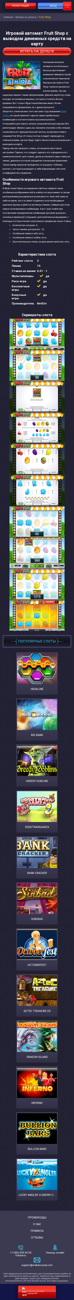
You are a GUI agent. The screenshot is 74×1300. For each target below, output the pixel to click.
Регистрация (20, 5)
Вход (53, 5)
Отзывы (37, 1237)
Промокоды (37, 1217)
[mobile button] (67, 6)
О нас (37, 1224)
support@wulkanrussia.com (37, 1265)
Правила (37, 1230)
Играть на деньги (37, 51)
